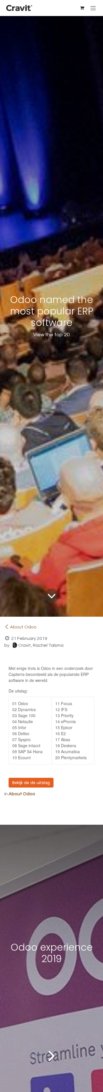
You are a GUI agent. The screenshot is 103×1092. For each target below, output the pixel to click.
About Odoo (23, 627)
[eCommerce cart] (82, 8)
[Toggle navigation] (93, 7)
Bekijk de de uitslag (31, 783)
